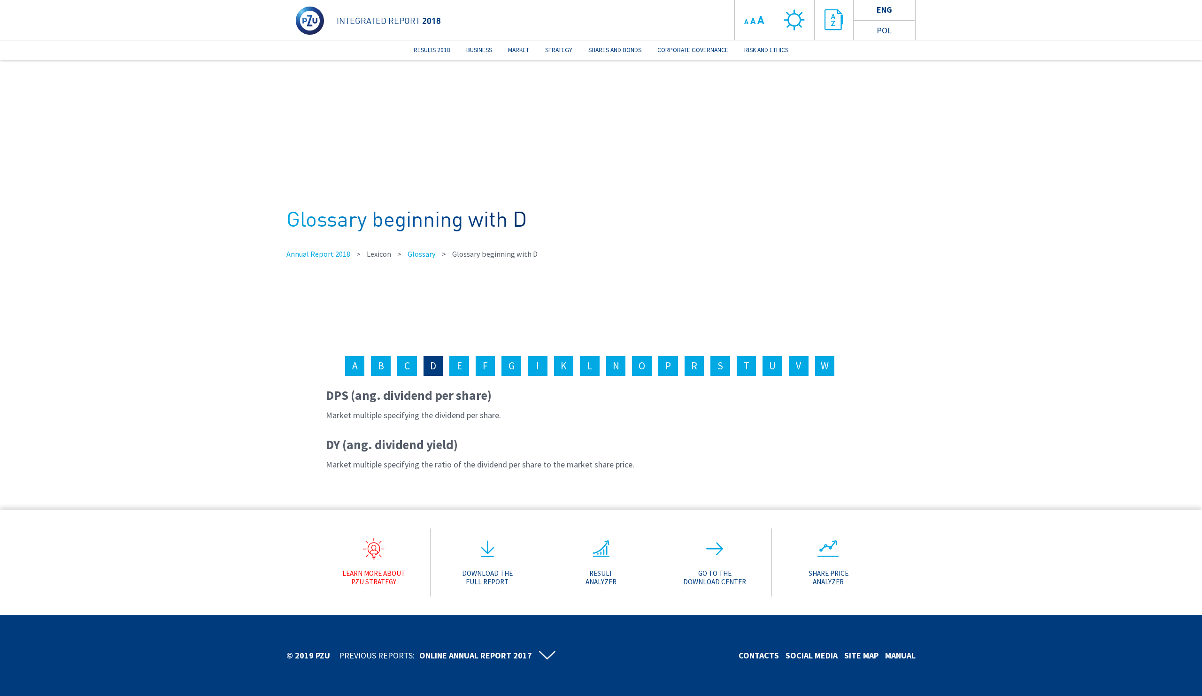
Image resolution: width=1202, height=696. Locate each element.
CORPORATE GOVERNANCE (692, 50)
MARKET (518, 50)
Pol (884, 30)
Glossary (422, 254)
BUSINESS (479, 50)
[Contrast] (794, 20)
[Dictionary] (834, 20)
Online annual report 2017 (475, 655)
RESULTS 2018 (432, 50)
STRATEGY (558, 50)
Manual (900, 655)
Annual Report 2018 (318, 254)
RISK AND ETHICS (766, 50)
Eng (884, 9)
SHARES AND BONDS (614, 50)
